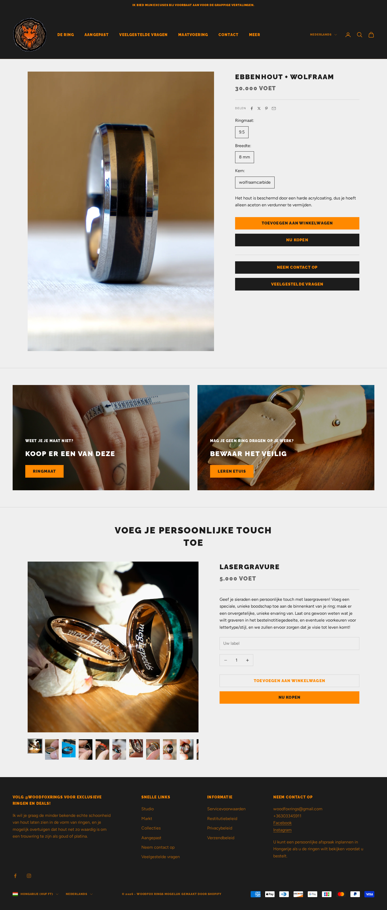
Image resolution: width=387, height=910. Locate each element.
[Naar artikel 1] (35, 746)
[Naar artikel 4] (85, 749)
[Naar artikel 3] (68, 748)
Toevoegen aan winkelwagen (297, 223)
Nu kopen (297, 240)
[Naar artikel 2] (51, 749)
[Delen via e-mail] (274, 108)
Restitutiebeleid (222, 818)
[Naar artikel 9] (169, 749)
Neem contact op (158, 847)
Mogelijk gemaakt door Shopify (193, 894)
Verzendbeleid (220, 837)
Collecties (151, 828)
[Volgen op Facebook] (15, 875)
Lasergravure (250, 567)
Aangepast (97, 34)
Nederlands (321, 34)
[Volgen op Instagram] (29, 875)
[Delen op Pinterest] (266, 108)
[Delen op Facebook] (252, 108)
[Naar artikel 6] (119, 749)
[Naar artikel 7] (136, 748)
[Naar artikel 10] (186, 749)
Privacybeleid (219, 828)
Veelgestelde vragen (160, 856)
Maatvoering (193, 34)
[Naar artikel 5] (102, 749)
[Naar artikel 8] (153, 749)
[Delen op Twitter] (259, 108)
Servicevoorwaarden (226, 808)
